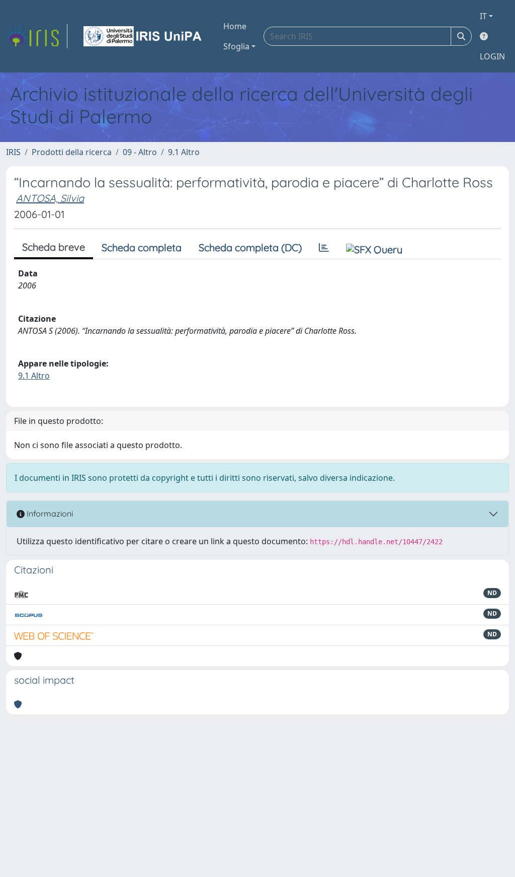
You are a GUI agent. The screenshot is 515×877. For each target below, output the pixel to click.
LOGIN (492, 56)
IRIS (13, 152)
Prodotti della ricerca (72, 152)
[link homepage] (36, 36)
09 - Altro (140, 152)
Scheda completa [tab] (142, 247)
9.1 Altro (184, 152)
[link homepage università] (143, 36)
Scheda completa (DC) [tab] (250, 247)
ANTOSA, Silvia (50, 198)
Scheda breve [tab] (53, 247)
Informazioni (49, 513)
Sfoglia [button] (236, 46)
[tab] (323, 247)
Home (234, 26)
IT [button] (483, 16)
